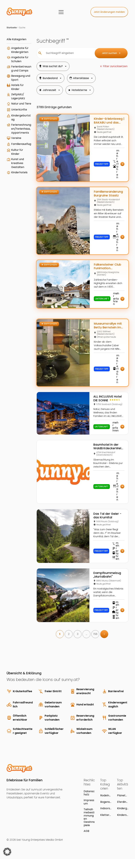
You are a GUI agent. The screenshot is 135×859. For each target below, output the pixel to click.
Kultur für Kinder (17, 152)
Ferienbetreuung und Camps (21, 68)
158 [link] (95, 634)
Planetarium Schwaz (122, 795)
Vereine (16, 138)
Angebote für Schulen (19, 59)
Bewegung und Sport (20, 78)
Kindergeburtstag (21, 117)
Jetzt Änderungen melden (109, 12)
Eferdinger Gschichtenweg (122, 801)
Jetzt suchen (111, 53)
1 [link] (59, 634)
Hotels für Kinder (17, 87)
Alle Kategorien (16, 39)
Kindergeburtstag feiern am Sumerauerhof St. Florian (122, 808)
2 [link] (68, 634)
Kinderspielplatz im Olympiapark (122, 815)
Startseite (12, 27)
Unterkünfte (19, 109)
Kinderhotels (19, 172)
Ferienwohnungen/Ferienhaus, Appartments (21, 129)
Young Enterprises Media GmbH (42, 840)
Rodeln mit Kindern (105, 795)
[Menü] (61, 12)
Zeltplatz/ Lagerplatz (18, 96)
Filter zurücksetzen (115, 66)
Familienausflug (21, 144)
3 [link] (77, 634)
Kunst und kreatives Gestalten (17, 163)
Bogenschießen (105, 801)
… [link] (86, 634)
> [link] (104, 634)
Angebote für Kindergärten (19, 50)
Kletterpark (105, 815)
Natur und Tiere (21, 103)
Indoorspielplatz (105, 808)
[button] (7, 851)
